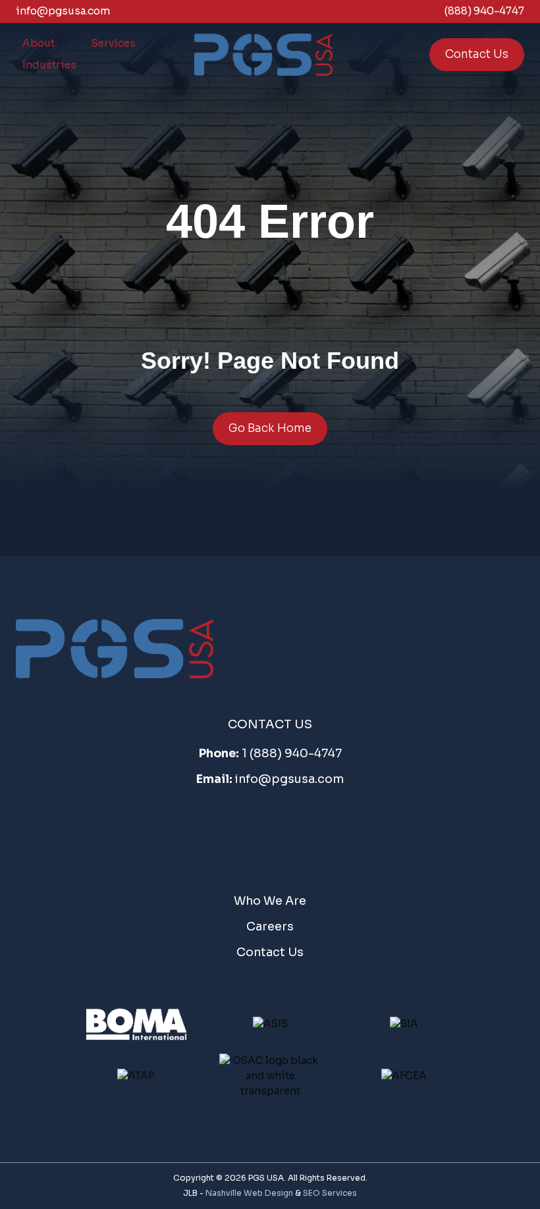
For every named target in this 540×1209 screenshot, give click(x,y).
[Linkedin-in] (314, 833)
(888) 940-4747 (484, 11)
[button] (38, 44)
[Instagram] (270, 833)
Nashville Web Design (249, 1193)
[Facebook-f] (225, 833)
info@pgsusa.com (64, 11)
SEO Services (330, 1193)
